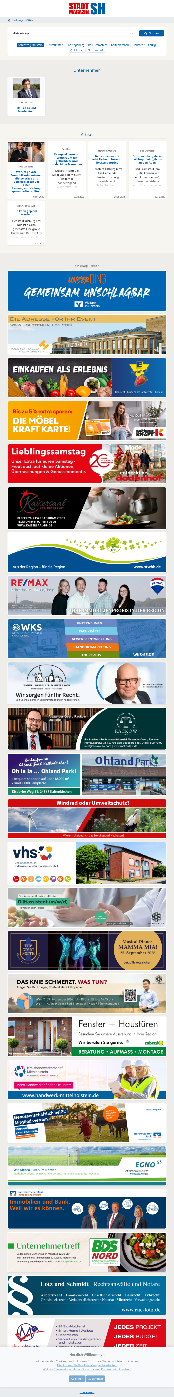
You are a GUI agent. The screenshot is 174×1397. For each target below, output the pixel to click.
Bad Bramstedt (97, 45)
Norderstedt (96, 50)
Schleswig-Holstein (30, 45)
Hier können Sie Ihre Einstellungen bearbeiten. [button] (87, 1365)
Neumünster (54, 45)
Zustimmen (95, 1379)
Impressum (87, 1392)
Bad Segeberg (75, 45)
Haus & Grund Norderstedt (26, 109)
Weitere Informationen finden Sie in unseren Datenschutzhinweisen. (87, 1369)
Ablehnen (77, 1379)
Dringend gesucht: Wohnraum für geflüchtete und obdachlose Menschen (67, 159)
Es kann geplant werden (26, 212)
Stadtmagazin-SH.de (22, 20)
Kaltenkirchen (120, 45)
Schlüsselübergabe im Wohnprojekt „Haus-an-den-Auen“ (148, 159)
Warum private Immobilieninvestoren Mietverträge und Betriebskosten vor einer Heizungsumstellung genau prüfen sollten (26, 181)
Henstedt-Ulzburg (144, 45)
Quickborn (77, 50)
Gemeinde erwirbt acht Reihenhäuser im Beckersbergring (107, 159)
